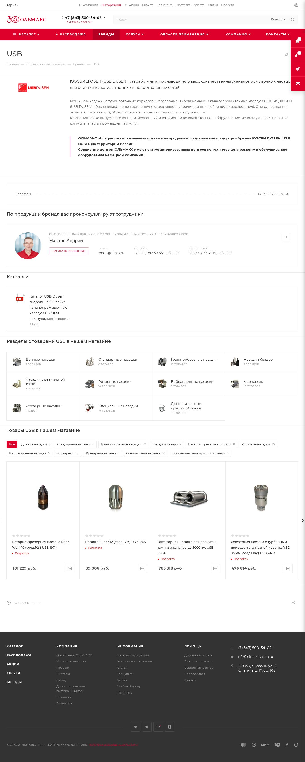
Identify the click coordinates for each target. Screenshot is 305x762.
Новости (62, 667)
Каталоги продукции (133, 655)
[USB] (33, 87)
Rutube (158, 727)
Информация (130, 646)
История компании (71, 661)
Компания (66, 646)
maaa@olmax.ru (111, 253)
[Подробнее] (286, 237)
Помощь (192, 646)
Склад (61, 680)
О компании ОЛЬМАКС (74, 655)
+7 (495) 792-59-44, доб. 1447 (156, 253)
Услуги (13, 673)
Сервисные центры (199, 667)
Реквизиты (64, 703)
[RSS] (286, 54)
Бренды (14, 682)
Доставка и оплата (198, 655)
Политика (124, 692)
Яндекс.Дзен (169, 727)
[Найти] (292, 19)
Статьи (122, 667)
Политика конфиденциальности (113, 745)
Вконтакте (135, 727)
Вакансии (64, 697)
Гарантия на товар (198, 661)
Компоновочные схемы (134, 661)
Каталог (15, 646)
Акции (13, 664)
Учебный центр (129, 686)
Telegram (147, 727)
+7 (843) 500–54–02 (83, 18)
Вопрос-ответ (194, 674)
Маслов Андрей (66, 240)
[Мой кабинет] (296, 6)
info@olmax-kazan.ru (255, 656)
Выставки (63, 674)
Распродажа (19, 655)
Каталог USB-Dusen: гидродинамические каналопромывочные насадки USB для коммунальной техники (50, 307)
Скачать (190, 680)
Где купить (125, 674)
